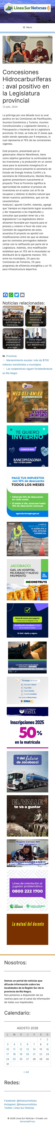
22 (40, 1054)
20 (27, 1054)
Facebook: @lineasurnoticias (20, 1100)
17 (7, 1054)
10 (7, 1049)
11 (14, 1049)
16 (47, 1049)
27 (27, 1059)
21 (34, 1054)
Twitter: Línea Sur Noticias (19, 1107)
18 (14, 1054)
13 (27, 1049)
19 (21, 1054)
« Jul (26, 1072)
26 (20, 1059)
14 (34, 1049)
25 (14, 1059)
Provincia (11, 356)
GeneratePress (27, 1121)
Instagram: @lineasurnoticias (20, 1104)
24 (7, 1059)
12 (21, 1049)
